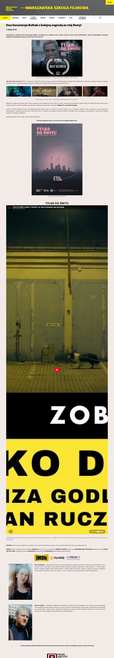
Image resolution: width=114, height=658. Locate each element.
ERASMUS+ (52, 18)
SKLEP (70, 18)
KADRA (24, 18)
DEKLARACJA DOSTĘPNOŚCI (82, 17)
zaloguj (110, 2)
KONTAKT (42, 18)
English (5, 18)
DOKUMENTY (62, 18)
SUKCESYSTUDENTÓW (33, 17)
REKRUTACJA (15, 18)
